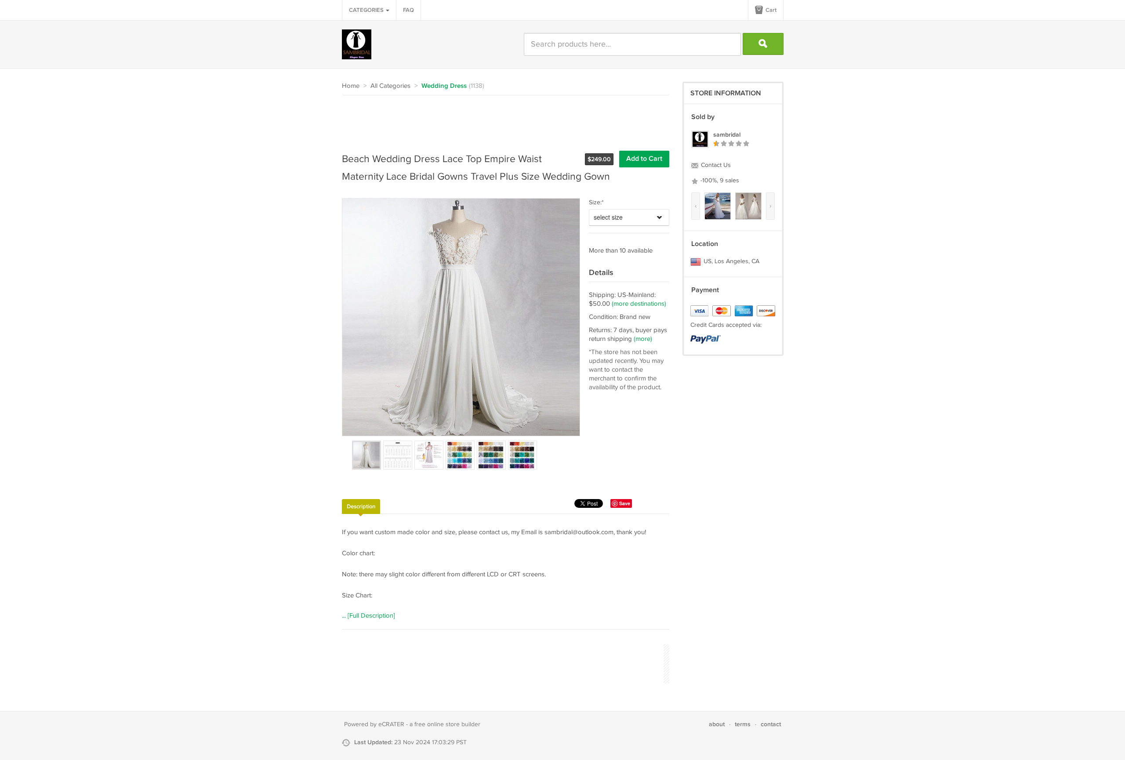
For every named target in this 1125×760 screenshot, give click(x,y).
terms (743, 724)
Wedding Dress (444, 86)
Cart (770, 10)
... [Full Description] (368, 615)
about (717, 724)
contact (771, 724)
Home (350, 86)
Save (624, 503)
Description (361, 506)
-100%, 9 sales (719, 180)
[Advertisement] (502, 119)
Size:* (596, 202)
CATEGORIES (367, 10)
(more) (643, 339)
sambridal (726, 134)
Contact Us (715, 165)
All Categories (390, 86)
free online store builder (447, 724)
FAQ (408, 10)
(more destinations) (639, 304)
